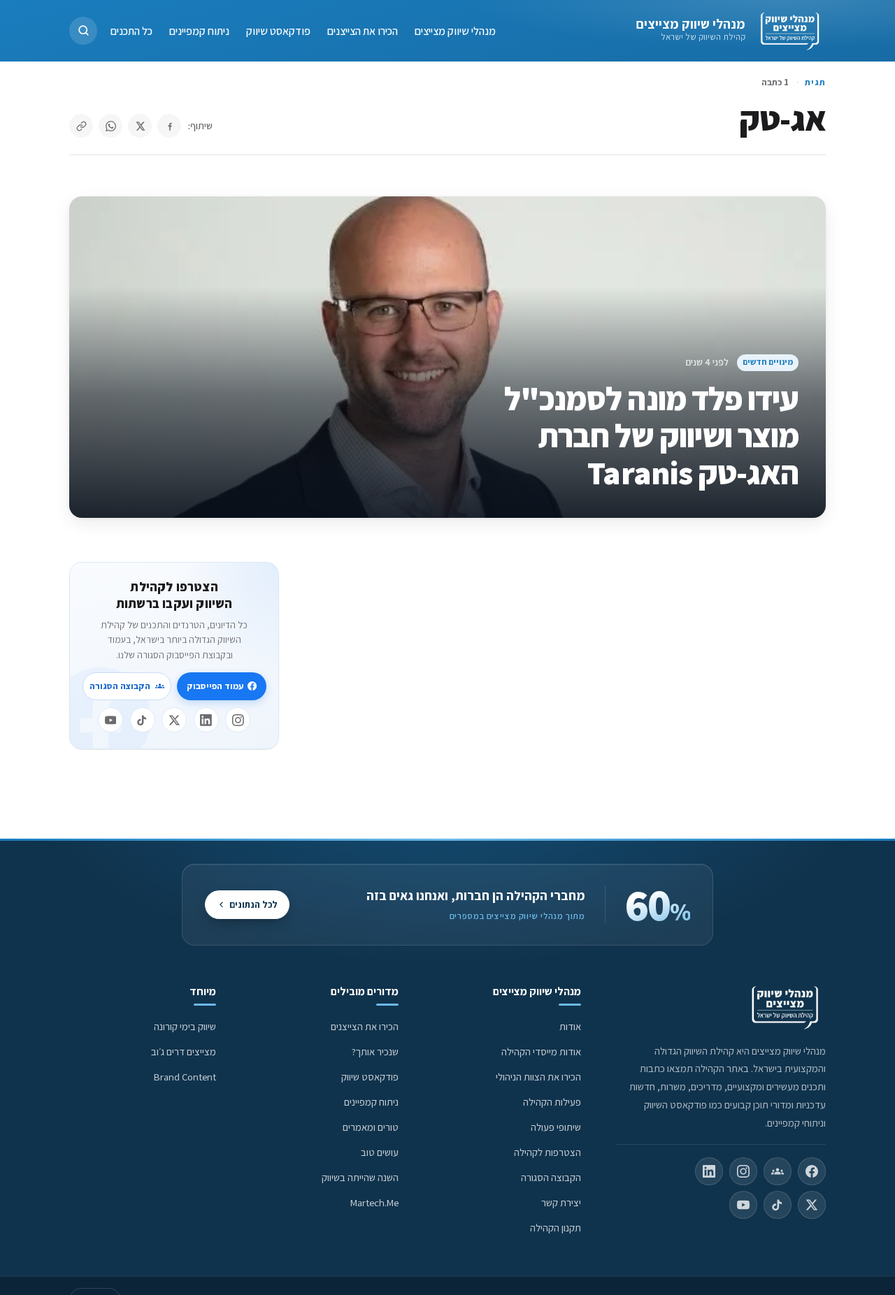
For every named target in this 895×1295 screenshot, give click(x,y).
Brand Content (185, 1076)
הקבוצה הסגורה (120, 686)
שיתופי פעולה (556, 1127)
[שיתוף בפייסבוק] (169, 126)
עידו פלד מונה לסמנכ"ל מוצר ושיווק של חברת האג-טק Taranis (651, 435)
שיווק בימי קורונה (185, 1026)
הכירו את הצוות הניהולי (538, 1076)
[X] (174, 719)
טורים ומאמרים (371, 1127)
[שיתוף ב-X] (140, 126)
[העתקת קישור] (81, 126)
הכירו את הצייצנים (362, 30)
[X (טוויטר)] (812, 1205)
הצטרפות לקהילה (547, 1152)
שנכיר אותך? (375, 1051)
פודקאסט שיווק (278, 30)
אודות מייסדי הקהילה (541, 1051)
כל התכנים (131, 30)
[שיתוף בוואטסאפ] (110, 126)
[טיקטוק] (142, 719)
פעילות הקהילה (552, 1101)
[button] (83, 31)
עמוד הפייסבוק (215, 686)
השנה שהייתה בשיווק (360, 1177)
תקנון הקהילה (555, 1227)
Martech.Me (374, 1202)
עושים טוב (380, 1152)
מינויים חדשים (768, 361)
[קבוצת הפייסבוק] (778, 1171)
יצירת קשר (561, 1202)
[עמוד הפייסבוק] (812, 1171)
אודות (570, 1026)
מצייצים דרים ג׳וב (183, 1051)
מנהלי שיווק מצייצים (690, 24)
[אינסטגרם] (237, 719)
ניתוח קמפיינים (199, 30)
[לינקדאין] (206, 719)
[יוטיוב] (110, 719)
